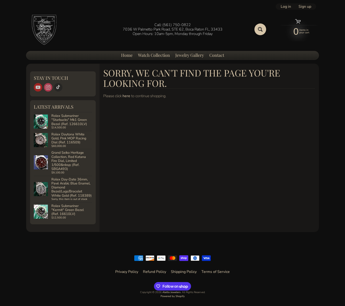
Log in (286, 6)
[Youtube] (38, 87)
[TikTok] (58, 87)
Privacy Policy (126, 271)
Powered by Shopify (173, 296)
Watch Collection (154, 55)
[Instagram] (48, 87)
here (126, 96)
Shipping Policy (184, 271)
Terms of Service (215, 271)
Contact (216, 55)
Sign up (305, 6)
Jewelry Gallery (189, 55)
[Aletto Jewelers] (43, 29)
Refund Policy (154, 271)
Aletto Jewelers (171, 292)
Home (127, 55)
